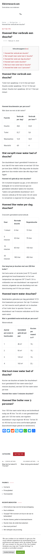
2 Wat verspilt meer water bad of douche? (18, 56)
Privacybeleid (8, 490)
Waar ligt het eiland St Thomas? (9, 464)
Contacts (7, 487)
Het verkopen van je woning (13, 530)
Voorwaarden (8, 494)
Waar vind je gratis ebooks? (30, 463)
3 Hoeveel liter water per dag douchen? (17, 59)
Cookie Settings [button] (9, 552)
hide (26, 49)
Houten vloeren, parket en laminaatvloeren (18, 519)
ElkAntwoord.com (11, 4)
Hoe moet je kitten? (10, 526)
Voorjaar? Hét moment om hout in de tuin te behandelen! (18, 515)
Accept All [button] (20, 552)
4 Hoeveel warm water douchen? (14, 62)
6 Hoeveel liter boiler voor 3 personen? (16, 68)
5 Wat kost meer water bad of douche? (17, 65)
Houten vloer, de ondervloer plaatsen (16, 523)
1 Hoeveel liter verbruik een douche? (15, 53)
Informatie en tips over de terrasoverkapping (19, 507)
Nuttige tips (6, 29)
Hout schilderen (9, 510)
